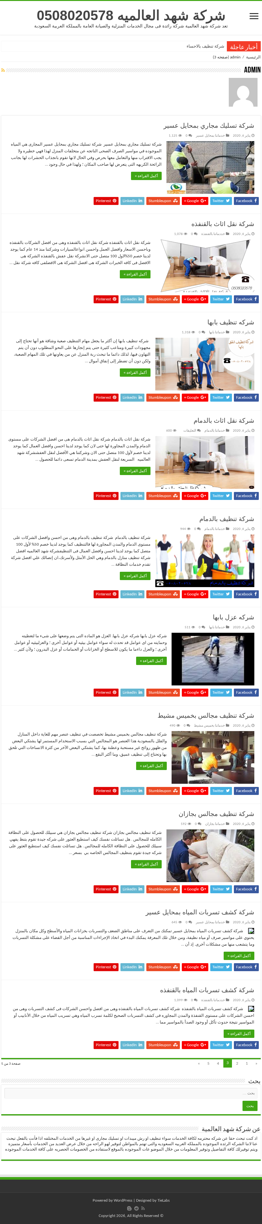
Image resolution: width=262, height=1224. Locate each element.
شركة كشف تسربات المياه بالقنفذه (207, 990)
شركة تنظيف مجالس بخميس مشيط (206, 716)
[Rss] (143, 1208)
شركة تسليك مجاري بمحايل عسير (209, 126)
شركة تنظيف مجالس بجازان (216, 814)
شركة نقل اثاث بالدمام (224, 421)
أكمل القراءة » (146, 176)
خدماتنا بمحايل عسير (210, 136)
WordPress (123, 1200)
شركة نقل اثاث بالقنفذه (222, 224)
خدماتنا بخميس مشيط (209, 726)
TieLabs (164, 1200)
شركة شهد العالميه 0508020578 (131, 15)
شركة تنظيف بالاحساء (205, 46)
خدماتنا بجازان (215, 824)
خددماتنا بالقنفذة (213, 234)
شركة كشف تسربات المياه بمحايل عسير (200, 913)
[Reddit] (136, 1208)
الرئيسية (253, 57)
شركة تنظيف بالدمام (226, 519)
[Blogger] (129, 1208)
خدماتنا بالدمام (214, 431)
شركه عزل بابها (233, 618)
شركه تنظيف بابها (230, 323)
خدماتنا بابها (217, 332)
